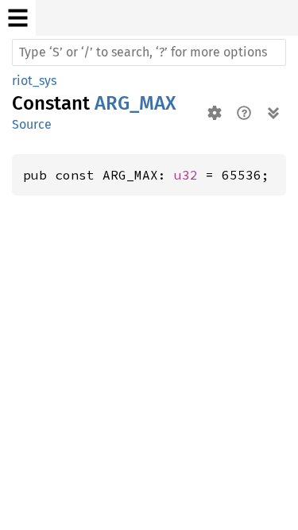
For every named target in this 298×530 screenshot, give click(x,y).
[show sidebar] (18, 18)
